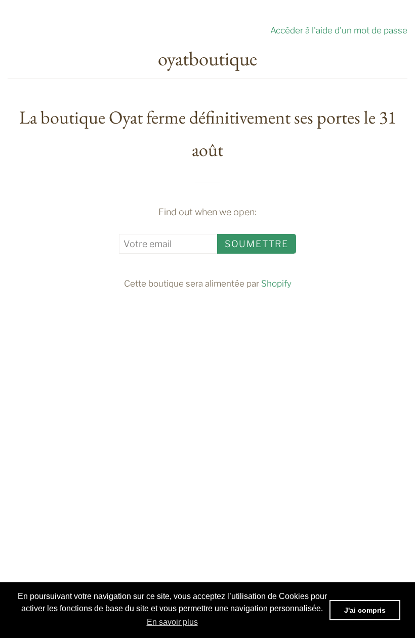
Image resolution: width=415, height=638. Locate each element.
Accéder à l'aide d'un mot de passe (338, 30)
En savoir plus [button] (172, 622)
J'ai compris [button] (365, 610)
